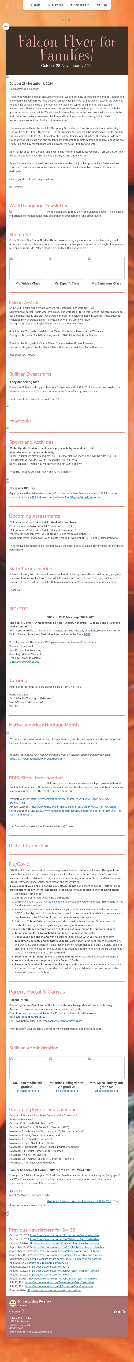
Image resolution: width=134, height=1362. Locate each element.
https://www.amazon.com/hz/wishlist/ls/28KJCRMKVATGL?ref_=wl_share (73, 806)
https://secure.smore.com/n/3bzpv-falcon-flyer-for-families (64, 1235)
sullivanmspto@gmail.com (24, 662)
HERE (64, 211)
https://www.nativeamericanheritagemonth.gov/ (37, 758)
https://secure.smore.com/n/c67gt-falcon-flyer (54, 1290)
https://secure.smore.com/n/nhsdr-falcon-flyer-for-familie (67, 1251)
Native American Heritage (46, 739)
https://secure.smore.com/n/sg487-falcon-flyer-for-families (66, 1258)
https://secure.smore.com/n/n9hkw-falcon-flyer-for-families (64, 1270)
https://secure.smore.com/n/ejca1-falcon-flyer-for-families (68, 1255)
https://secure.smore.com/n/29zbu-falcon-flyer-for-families (62, 1278)
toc (6, 26)
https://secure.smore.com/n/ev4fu (49, 1266)
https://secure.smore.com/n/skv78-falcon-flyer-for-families (64, 1239)
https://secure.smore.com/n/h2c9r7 (49, 1262)
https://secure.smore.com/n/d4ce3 (49, 1274)
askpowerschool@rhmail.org (65, 1021)
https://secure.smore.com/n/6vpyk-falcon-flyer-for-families (59, 1282)
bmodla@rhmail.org (28, 1090)
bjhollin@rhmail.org (67, 1090)
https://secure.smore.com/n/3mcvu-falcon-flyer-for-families (64, 1243)
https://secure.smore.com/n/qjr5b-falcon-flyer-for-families (59, 1286)
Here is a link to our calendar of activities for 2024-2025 (79, 1201)
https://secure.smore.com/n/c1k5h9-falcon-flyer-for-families (69, 1247)
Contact (16, 1311)
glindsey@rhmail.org (106, 1090)
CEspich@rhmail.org (81, 497)
